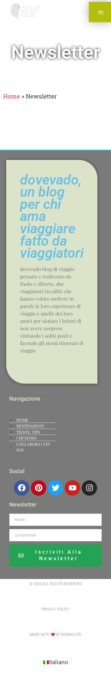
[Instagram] (89, 488)
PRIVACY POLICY (55, 609)
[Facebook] (21, 488)
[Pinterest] (38, 488)
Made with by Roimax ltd (56, 634)
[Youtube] (72, 488)
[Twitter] (55, 488)
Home (11, 96)
